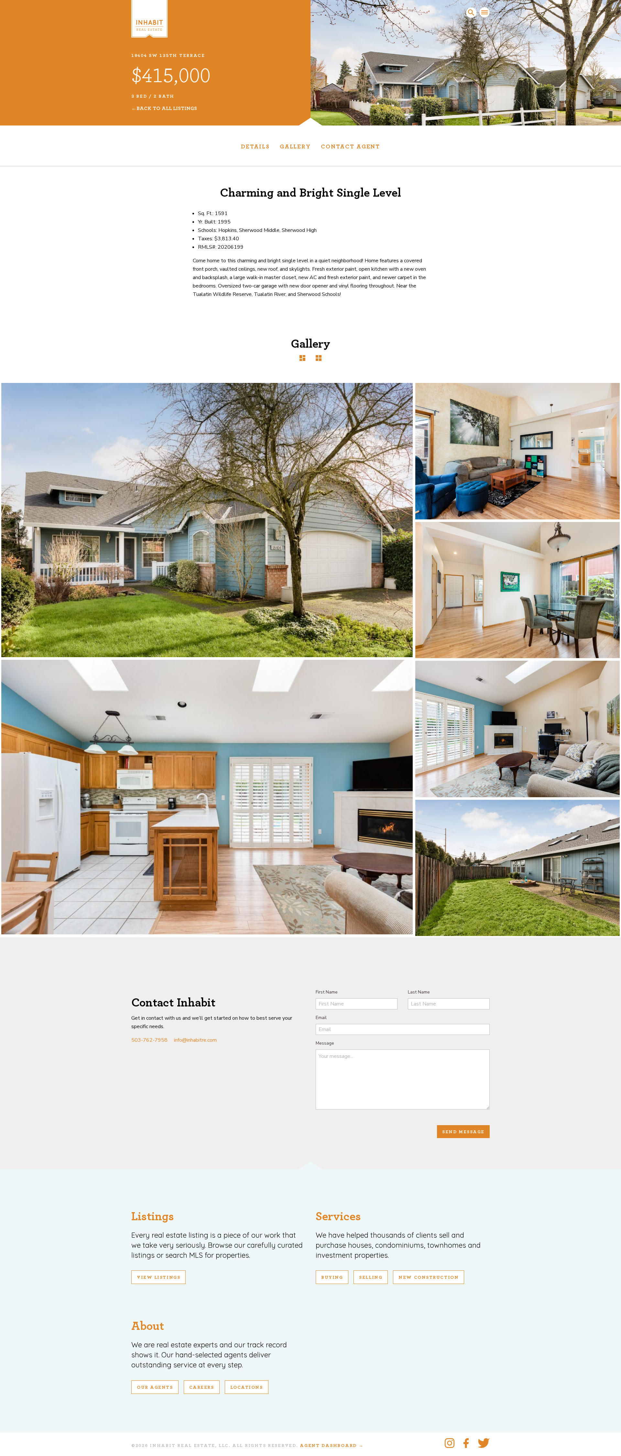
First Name (327, 992)
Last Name (419, 992)
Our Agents (155, 1387)
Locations (246, 1387)
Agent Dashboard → (332, 1445)
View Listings (158, 1277)
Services (338, 1216)
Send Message (463, 1132)
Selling (370, 1277)
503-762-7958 (149, 1040)
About (147, 1326)
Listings (152, 1216)
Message (325, 1043)
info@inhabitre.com (195, 1040)
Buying (332, 1277)
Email (321, 1018)
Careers (201, 1387)
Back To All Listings (166, 108)
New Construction (428, 1277)
